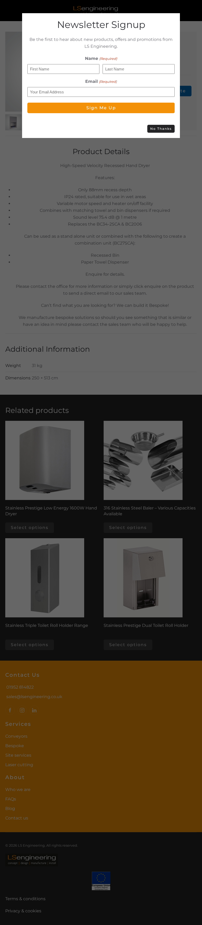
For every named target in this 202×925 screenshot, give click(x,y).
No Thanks (161, 129)
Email (101, 81)
